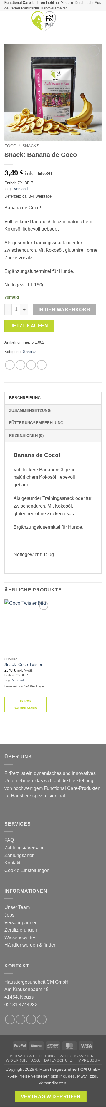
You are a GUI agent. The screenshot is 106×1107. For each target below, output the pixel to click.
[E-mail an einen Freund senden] (42, 365)
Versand (21, 189)
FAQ (9, 840)
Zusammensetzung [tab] (30, 410)
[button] (7, 21)
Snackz (30, 146)
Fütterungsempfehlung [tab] (36, 423)
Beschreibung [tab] (25, 398)
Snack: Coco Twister (23, 664)
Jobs (9, 914)
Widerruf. (16, 1060)
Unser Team (17, 907)
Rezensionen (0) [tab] (26, 435)
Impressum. (89, 1060)
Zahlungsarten (19, 855)
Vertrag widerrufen (51, 1096)
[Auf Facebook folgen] (10, 1019)
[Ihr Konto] (89, 21)
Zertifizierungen (20, 929)
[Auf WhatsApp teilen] (10, 365)
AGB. (35, 1060)
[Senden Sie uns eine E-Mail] (42, 1019)
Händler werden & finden (30, 944)
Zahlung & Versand (24, 847)
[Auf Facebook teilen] (20, 365)
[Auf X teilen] (31, 365)
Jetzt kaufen (29, 325)
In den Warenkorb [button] (25, 704)
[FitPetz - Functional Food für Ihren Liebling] (43, 21)
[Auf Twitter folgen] (31, 1019)
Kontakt (12, 862)
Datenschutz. (58, 1060)
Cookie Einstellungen (26, 870)
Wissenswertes (20, 937)
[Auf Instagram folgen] (20, 1019)
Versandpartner (20, 922)
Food (10, 146)
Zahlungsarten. (77, 1056)
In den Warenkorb (64, 309)
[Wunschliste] (79, 21)
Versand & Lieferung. (33, 1056)
